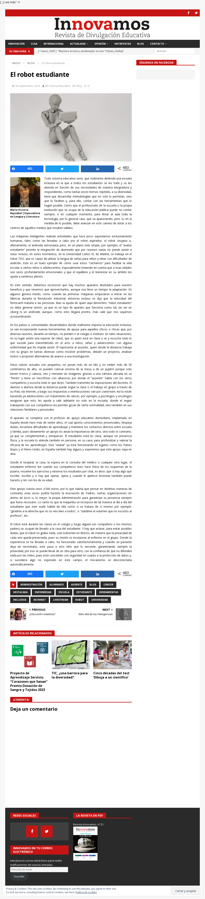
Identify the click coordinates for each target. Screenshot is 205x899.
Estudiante (84, 592)
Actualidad (78, 43)
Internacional (53, 43)
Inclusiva (19, 599)
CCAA (34, 43)
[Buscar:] (175, 51)
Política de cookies (86, 892)
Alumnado (56, 584)
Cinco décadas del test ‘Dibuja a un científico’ (111, 675)
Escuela (64, 592)
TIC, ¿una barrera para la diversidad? (70, 675)
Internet (39, 599)
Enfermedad (43, 592)
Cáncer (108, 584)
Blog (140, 43)
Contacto (157, 43)
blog (92, 584)
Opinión (100, 43)
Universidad (99, 599)
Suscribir (19, 876)
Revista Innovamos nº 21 (88, 824)
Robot (79, 599)
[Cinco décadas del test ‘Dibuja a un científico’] (112, 654)
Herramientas (108, 592)
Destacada (20, 592)
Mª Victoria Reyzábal (57, 86)
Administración (31, 584)
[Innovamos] (102, 37)
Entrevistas (123, 43)
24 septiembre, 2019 (27, 86)
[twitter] (196, 12)
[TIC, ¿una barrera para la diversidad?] (71, 654)
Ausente (76, 584)
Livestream (60, 599)
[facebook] (188, 12)
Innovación (16, 43)
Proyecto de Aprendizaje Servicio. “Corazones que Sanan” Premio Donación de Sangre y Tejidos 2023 (28, 681)
